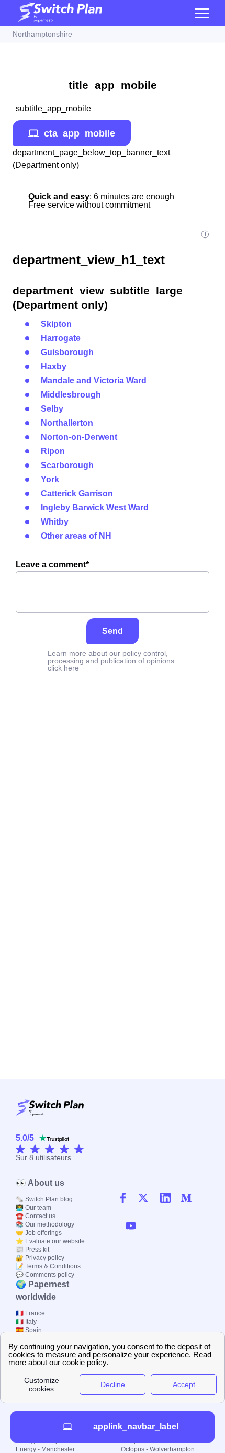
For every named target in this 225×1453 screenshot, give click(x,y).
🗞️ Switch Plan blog (44, 1199)
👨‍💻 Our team (33, 1207)
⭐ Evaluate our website (50, 1241)
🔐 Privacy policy (40, 1258)
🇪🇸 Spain (29, 1330)
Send (112, 631)
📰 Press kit (32, 1249)
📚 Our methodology (45, 1224)
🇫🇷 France (30, 1313)
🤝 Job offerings (39, 1232)
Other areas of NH (76, 535)
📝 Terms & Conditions (48, 1266)
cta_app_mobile (79, 133)
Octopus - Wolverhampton (158, 1449)
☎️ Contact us (35, 1216)
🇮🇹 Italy (26, 1321)
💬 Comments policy (45, 1274)
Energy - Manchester (45, 1449)
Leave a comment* (52, 564)
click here (63, 668)
